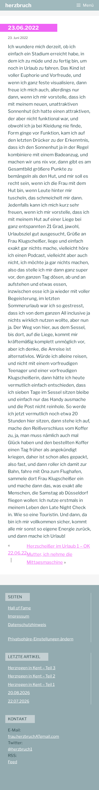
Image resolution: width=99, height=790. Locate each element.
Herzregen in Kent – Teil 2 (31, 676)
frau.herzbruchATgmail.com (33, 736)
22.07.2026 (18, 701)
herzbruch (18, 5)
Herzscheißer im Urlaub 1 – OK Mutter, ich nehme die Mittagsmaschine (58, 554)
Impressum (18, 616)
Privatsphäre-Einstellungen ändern (40, 639)
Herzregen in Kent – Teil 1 (31, 684)
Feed (12, 762)
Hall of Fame (19, 608)
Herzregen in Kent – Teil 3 (31, 668)
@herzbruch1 (20, 749)
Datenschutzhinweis (27, 624)
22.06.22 (17, 553)
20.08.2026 (19, 692)
